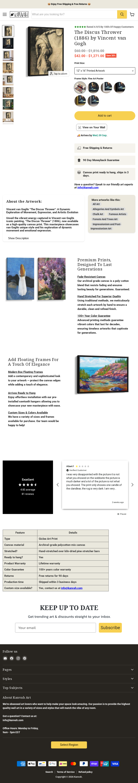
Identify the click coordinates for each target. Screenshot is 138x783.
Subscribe (110, 627)
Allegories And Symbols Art (108, 209)
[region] (95, 485)
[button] (58, 484)
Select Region (69, 744)
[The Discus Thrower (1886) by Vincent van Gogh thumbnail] (8, 31)
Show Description (18, 238)
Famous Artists (117, 214)
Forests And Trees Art (105, 219)
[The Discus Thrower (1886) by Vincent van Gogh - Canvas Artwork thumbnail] (8, 43)
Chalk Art (98, 214)
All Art (96, 204)
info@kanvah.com (71, 588)
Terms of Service (66, 772)
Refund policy (86, 772)
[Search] (122, 14)
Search (49, 772)
